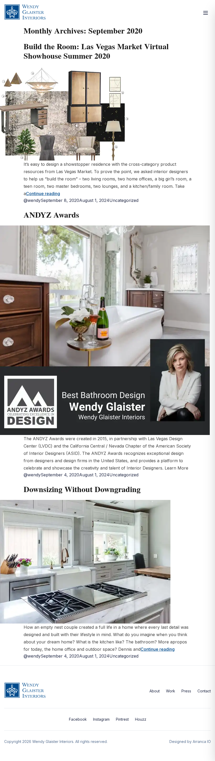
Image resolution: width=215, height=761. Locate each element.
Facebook (78, 719)
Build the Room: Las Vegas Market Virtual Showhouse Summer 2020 (96, 50)
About (154, 691)
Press (186, 691)
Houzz (140, 719)
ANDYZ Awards (51, 214)
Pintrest (122, 719)
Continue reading (43, 193)
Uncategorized (123, 200)
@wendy (32, 200)
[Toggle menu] (205, 13)
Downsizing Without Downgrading (82, 489)
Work (170, 691)
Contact (204, 691)
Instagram (101, 719)
